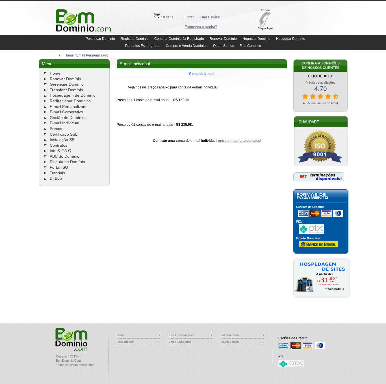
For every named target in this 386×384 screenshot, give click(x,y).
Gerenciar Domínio (67, 84)
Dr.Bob (56, 178)
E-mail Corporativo (66, 112)
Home (69, 55)
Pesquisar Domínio (100, 39)
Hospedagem (125, 341)
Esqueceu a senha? (201, 27)
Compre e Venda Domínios (186, 46)
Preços (56, 128)
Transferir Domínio (66, 90)
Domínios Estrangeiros (142, 46)
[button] (266, 19)
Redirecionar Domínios (70, 101)
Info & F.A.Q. (61, 150)
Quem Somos (223, 46)
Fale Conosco (250, 46)
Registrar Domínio (135, 39)
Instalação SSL (63, 139)
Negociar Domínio (256, 39)
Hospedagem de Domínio (73, 95)
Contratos (58, 145)
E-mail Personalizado (69, 106)
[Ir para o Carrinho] (157, 17)
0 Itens (168, 17)
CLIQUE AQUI (320, 76)
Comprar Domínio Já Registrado (179, 39)
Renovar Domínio (223, 39)
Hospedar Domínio (290, 39)
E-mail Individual (64, 123)
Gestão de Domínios (68, 117)
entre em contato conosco (239, 141)
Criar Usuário (209, 17)
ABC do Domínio (64, 156)
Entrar (189, 17)
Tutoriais (57, 173)
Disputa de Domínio (67, 161)
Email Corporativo (180, 341)
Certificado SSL (63, 134)
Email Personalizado (92, 55)
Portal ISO (59, 167)
